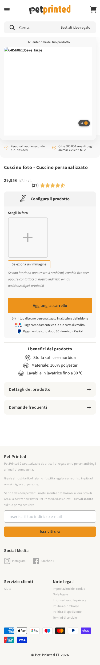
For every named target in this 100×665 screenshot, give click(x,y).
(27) (35, 185)
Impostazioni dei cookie (69, 589)
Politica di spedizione (67, 612)
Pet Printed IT (47, 655)
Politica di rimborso (66, 606)
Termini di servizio (65, 617)
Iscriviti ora (50, 532)
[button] (7, 10)
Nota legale (60, 594)
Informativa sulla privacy (69, 600)
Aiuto (7, 589)
